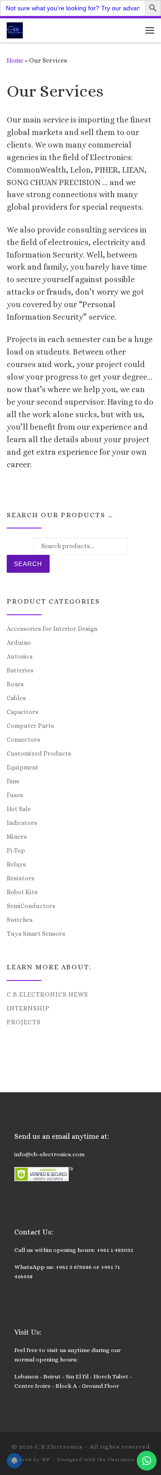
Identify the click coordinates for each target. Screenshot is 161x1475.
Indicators (22, 822)
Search (28, 563)
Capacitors (22, 711)
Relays (16, 864)
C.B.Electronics (59, 1446)
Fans (13, 781)
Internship (28, 1008)
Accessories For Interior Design (52, 628)
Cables (16, 698)
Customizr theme (130, 1459)
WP (46, 1459)
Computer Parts (30, 725)
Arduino (19, 642)
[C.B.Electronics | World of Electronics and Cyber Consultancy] (15, 29)
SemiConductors (31, 905)
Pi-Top (16, 850)
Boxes (15, 684)
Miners (17, 836)
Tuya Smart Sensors (36, 933)
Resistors (20, 878)
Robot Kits (22, 892)
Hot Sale (19, 808)
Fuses (15, 795)
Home (15, 60)
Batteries (20, 670)
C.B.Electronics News (47, 994)
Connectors (23, 739)
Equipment (22, 767)
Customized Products (39, 753)
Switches (20, 919)
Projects (24, 1022)
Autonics (20, 656)
